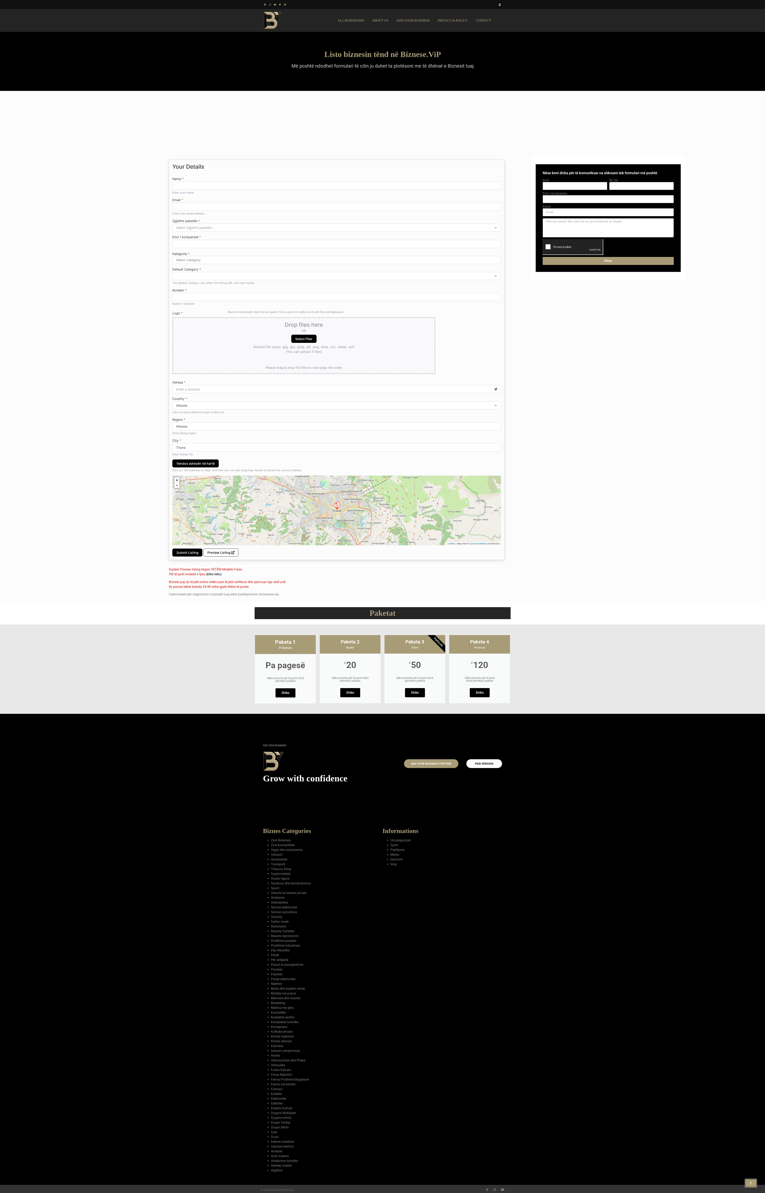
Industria (277, 1046)
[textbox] (334, 227)
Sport (394, 845)
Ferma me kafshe (283, 1084)
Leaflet (451, 543)
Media (394, 855)
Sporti (275, 888)
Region (178, 419)
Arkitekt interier (281, 1165)
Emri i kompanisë (186, 237)
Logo (177, 313)
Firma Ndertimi (281, 1075)
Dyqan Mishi (280, 1127)
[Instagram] (270, 5)
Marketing (278, 1003)
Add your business (413, 20)
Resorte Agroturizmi (285, 936)
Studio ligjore (280, 878)
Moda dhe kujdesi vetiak (288, 988)
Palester (276, 974)
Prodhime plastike (283, 941)
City (176, 440)
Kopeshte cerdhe (282, 1017)
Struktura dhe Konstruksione (291, 883)
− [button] (177, 485)
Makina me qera (282, 1008)
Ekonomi (396, 859)
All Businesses (351, 20)
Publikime (397, 850)
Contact (483, 20)
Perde (275, 955)
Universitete (279, 859)
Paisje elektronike (283, 979)
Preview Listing (219, 553)
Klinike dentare (281, 1041)
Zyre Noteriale (280, 840)
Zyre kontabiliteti (282, 845)
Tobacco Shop (281, 869)
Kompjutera (279, 1027)
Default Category (186, 269)
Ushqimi (276, 855)
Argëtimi (277, 1170)
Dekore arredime (282, 1142)
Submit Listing (187, 553)
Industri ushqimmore (285, 1051)
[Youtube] (275, 5)
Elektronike (278, 1099)
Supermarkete (280, 874)
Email (177, 200)
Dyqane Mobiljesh (283, 1113)
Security (276, 917)
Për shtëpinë (279, 960)
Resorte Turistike (282, 931)
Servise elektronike (284, 907)
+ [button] (177, 480)
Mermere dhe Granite (285, 998)
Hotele (275, 1055)
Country (179, 398)
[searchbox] (336, 260)
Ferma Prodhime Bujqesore (290, 1079)
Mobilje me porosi (283, 993)
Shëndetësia (279, 902)
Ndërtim (276, 984)
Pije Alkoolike (280, 950)
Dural (275, 1137)
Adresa (178, 382)
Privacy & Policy (453, 20)
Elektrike (277, 1103)
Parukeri (276, 969)
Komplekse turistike (284, 1022)
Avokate (276, 1151)
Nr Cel (613, 180)
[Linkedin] (285, 5)
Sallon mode (280, 922)
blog (393, 864)
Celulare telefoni (282, 1146)
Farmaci (276, 1089)
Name (178, 178)
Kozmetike (278, 1012)
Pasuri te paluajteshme (287, 965)
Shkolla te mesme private (288, 893)
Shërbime (277, 898)
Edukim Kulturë (281, 1108)
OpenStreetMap (478, 543)
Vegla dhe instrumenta (287, 850)
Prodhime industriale (285, 945)
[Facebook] (265, 5)
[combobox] (336, 228)
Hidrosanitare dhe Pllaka (288, 1060)
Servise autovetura (284, 912)
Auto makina (280, 1156)
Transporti (278, 864)
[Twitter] (280, 5)
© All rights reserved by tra (277, 1189)
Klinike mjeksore (282, 1036)
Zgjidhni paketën (186, 220)
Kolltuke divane (281, 1032)
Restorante (278, 926)
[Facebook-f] (486, 1189)
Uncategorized (400, 840)
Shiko (285, 693)
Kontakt (179, 290)
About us (380, 20)
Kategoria (180, 253)
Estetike (276, 1094)
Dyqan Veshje (280, 1122)
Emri (546, 180)
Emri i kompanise (555, 193)
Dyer (274, 1132)
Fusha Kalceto (281, 1070)
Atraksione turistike (284, 1161)
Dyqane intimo (281, 1118)
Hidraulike (278, 1065)
